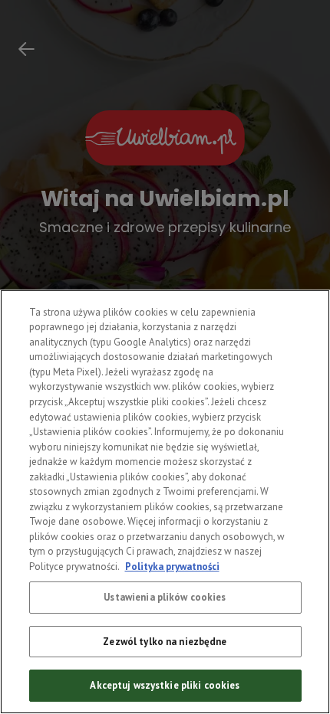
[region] (165, 502)
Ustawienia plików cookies (165, 597)
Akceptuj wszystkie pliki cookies (164, 685)
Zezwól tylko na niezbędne (164, 641)
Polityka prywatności (172, 566)
